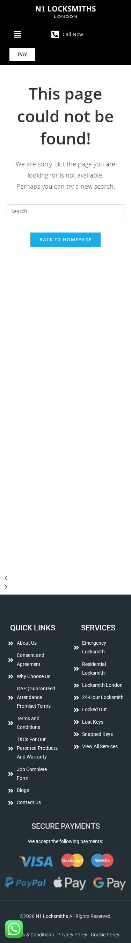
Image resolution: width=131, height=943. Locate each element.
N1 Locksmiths (52, 916)
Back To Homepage (65, 239)
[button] (17, 34)
